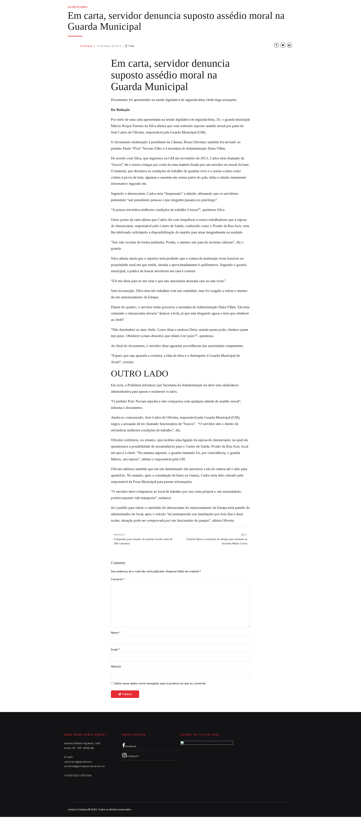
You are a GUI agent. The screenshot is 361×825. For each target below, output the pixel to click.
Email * (115, 649)
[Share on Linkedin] (289, 45)
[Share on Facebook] (276, 45)
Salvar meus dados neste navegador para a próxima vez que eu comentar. (160, 683)
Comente (118, 579)
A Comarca (86, 45)
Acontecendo (77, 7)
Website (116, 666)
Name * (115, 632)
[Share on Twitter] (282, 45)
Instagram (133, 756)
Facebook (130, 746)
